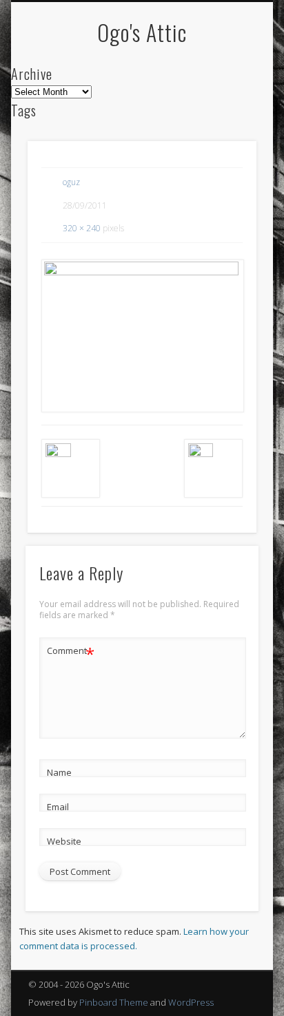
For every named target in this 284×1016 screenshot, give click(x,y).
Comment (70, 652)
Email (58, 807)
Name (59, 772)
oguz (71, 182)
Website (64, 841)
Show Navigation (222, 123)
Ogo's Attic (142, 32)
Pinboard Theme (113, 1002)
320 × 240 (82, 228)
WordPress (191, 1002)
